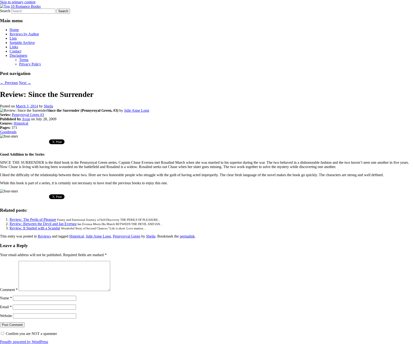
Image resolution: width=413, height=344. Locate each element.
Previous (9, 83)
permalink (187, 236)
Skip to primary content (17, 2)
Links (14, 47)
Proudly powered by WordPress (24, 342)
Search (5, 11)
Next (25, 83)
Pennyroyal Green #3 (28, 115)
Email (6, 307)
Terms (23, 60)
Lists (13, 38)
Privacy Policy (30, 64)
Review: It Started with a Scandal (35, 228)
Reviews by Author (24, 34)
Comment (9, 290)
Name (6, 298)
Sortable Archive (22, 43)
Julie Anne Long (136, 110)
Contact (15, 51)
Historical (21, 123)
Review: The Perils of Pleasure (33, 219)
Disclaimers (18, 55)
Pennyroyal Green (126, 236)
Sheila (48, 106)
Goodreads (8, 132)
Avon (26, 119)
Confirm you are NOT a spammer (31, 334)
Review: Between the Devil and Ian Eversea (43, 224)
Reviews (44, 236)
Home (14, 30)
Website (6, 316)
